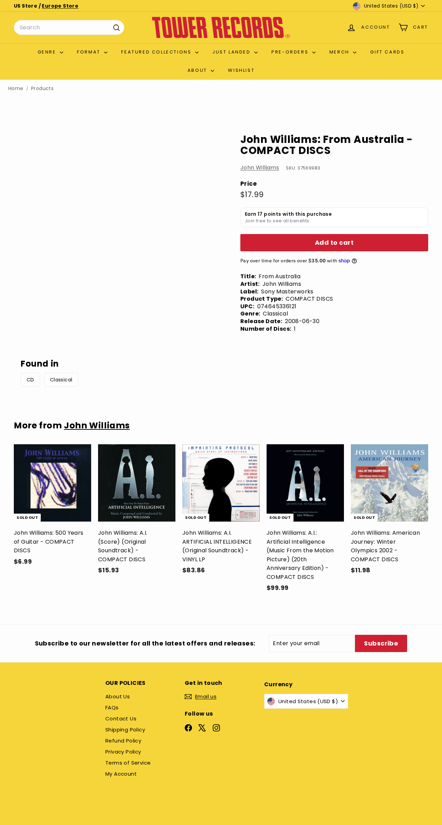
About (198, 70)
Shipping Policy (125, 729)
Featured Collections (157, 52)
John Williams (259, 168)
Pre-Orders (290, 52)
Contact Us (120, 718)
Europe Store (60, 5)
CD (30, 379)
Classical (61, 379)
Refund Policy (123, 740)
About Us (117, 696)
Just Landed (232, 52)
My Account (121, 773)
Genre (48, 52)
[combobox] (69, 27)
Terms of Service (128, 762)
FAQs (112, 707)
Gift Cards (387, 52)
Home (15, 88)
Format (89, 52)
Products (42, 88)
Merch (340, 52)
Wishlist (241, 70)
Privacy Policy (123, 751)
